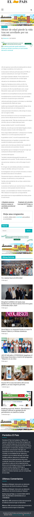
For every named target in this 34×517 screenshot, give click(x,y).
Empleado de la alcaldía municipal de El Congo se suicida (25, 204)
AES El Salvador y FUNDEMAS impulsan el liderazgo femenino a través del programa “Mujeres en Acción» (16, 357)
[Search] (31, 10)
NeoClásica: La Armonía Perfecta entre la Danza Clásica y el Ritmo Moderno (16, 330)
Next (31, 20)
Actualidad (4, 26)
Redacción (6, 38)
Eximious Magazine (17, 514)
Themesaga (27, 514)
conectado (19, 217)
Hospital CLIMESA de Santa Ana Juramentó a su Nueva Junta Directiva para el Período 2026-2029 (16, 304)
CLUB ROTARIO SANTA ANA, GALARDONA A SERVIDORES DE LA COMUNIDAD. (16, 496)
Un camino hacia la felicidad (11, 278)
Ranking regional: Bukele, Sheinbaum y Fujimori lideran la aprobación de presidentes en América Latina (15, 410)
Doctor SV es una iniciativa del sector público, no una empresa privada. (15, 384)
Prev (2, 20)
